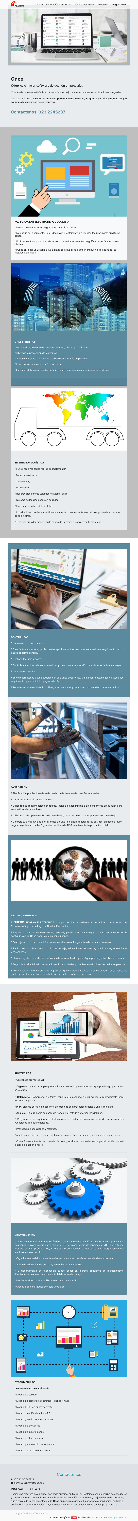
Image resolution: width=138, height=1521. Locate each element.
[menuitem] (40, 4)
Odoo (74, 1518)
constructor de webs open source (107, 1517)
